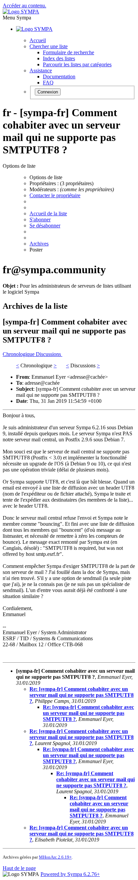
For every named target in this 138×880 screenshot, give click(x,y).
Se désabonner (44, 225)
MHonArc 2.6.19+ (55, 857)
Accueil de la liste (48, 213)
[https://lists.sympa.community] (21, 11)
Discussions (49, 354)
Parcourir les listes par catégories (77, 64)
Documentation (59, 76)
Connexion (48, 91)
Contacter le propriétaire (54, 195)
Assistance (40, 70)
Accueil (37, 40)
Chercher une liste (48, 46)
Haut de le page (19, 868)
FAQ (48, 82)
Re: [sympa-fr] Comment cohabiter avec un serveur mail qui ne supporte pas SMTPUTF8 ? (81, 695)
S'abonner (40, 219)
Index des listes (59, 58)
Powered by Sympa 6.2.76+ (70, 874)
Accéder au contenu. (24, 5)
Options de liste (45, 177)
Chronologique (19, 354)
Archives (39, 243)
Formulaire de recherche (68, 52)
